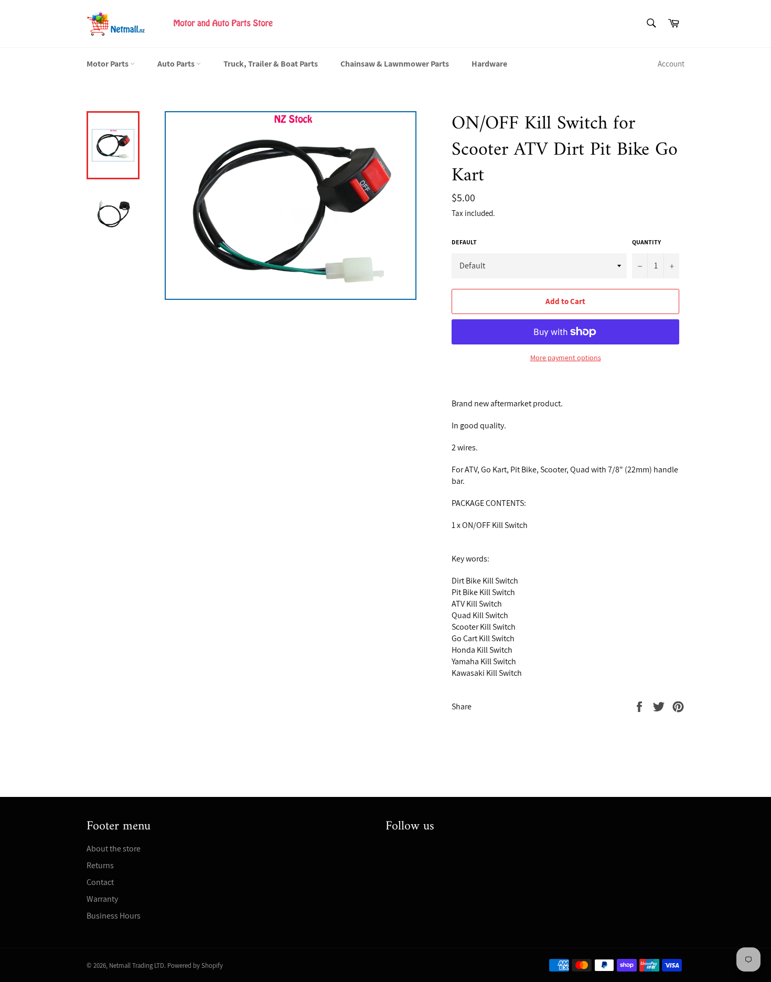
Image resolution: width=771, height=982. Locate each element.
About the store (114, 848)
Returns (100, 865)
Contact (100, 882)
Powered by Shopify (195, 965)
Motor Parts (108, 63)
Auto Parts (176, 63)
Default (464, 242)
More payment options (565, 357)
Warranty (102, 898)
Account (671, 64)
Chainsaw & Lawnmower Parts (394, 63)
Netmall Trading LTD (136, 965)
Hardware (489, 63)
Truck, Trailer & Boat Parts (270, 63)
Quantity (646, 242)
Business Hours (114, 915)
